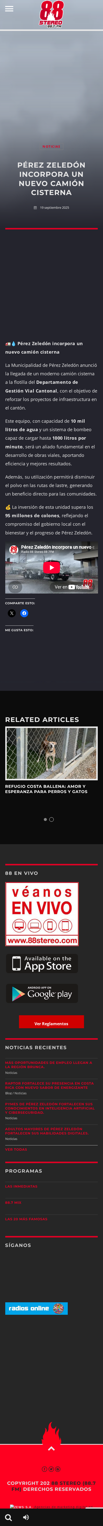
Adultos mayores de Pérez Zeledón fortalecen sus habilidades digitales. (47, 1131)
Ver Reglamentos (51, 1023)
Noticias (51, 146)
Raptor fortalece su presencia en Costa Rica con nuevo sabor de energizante (49, 1086)
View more (51, 753)
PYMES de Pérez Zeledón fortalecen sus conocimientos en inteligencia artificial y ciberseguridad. (50, 1108)
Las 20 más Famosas (26, 1219)
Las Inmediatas (21, 1187)
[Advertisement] (51, 81)
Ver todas (16, 1150)
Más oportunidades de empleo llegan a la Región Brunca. (48, 1065)
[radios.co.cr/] (36, 1314)
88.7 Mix (13, 1203)
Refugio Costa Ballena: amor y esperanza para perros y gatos (46, 789)
